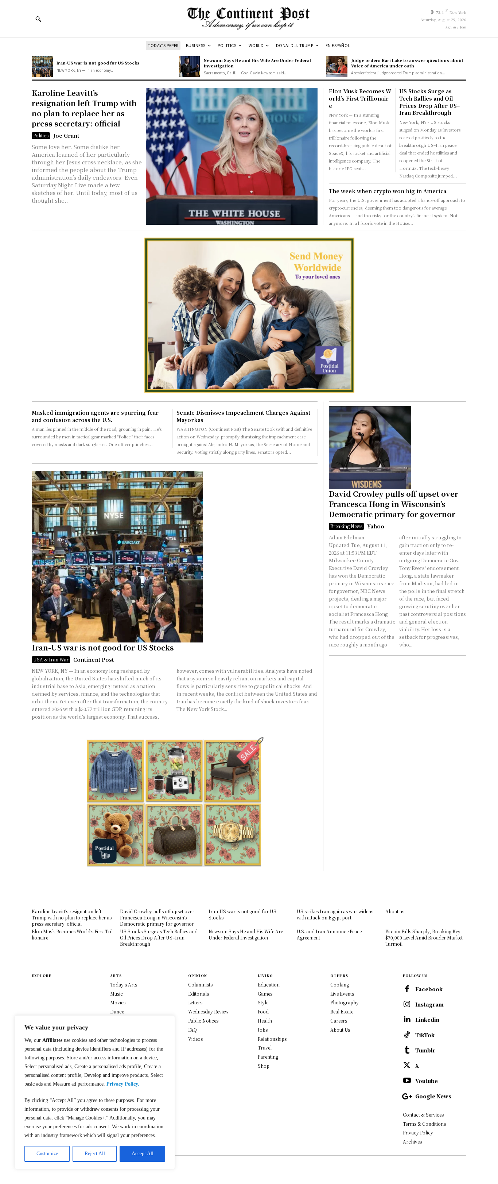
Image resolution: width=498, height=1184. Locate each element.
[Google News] (407, 1096)
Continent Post (93, 659)
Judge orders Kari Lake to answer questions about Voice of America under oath (407, 63)
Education (269, 984)
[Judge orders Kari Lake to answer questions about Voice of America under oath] (336, 66)
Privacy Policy (418, 1132)
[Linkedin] (407, 1020)
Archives (412, 1141)
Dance (117, 1011)
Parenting (268, 1057)
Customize (47, 1153)
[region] (95, 1092)
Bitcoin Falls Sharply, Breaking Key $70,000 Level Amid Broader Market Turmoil (424, 937)
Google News (433, 1096)
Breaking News (346, 526)
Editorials (198, 993)
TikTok (425, 1035)
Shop (263, 1066)
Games (265, 993)
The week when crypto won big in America (387, 191)
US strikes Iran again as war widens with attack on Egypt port (335, 914)
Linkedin (427, 1020)
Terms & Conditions (424, 1124)
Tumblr (425, 1050)
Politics (40, 135)
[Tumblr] (407, 1050)
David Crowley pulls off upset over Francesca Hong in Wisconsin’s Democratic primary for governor (393, 503)
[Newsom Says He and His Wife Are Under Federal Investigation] (189, 66)
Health (265, 1020)
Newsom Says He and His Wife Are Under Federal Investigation (257, 63)
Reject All (95, 1153)
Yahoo (375, 526)
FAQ (192, 1030)
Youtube (426, 1081)
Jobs (263, 1030)
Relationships (272, 1039)
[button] (38, 19)
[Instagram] (407, 1004)
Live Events (342, 993)
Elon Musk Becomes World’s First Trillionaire (360, 98)
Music (116, 993)
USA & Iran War (51, 659)
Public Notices (203, 1020)
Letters (195, 1002)
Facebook (429, 989)
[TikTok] (407, 1035)
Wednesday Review (208, 1011)
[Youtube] (407, 1081)
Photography (344, 1002)
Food (263, 1011)
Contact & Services (423, 1114)
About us (394, 911)
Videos (195, 1039)
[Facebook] (407, 989)
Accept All (142, 1153)
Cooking (339, 984)
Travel (265, 1047)
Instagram (429, 1004)
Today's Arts (123, 984)
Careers (338, 1020)
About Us (340, 1030)
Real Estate (341, 1011)
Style (263, 1002)
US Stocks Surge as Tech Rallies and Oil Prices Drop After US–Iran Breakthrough (429, 101)
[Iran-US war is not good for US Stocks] (42, 66)
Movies (117, 1002)
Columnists (200, 984)
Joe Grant (66, 135)
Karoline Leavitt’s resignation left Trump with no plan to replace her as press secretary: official (84, 108)
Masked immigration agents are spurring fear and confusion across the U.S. (95, 416)
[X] (407, 1066)
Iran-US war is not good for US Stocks (98, 63)
